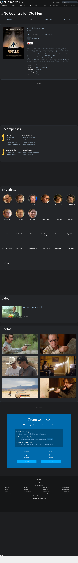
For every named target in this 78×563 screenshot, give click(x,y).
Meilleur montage (27, 140)
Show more (50, 439)
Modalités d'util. (65, 491)
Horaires (10, 20)
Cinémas (24, 6)
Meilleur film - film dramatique (31, 152)
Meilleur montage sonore (29, 142)
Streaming (34, 6)
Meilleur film (10, 137)
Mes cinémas (46, 491)
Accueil (5, 6)
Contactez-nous (65, 487)
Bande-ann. (48, 20)
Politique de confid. (66, 493)
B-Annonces (55, 6)
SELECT (27, 462)
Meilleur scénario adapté (13, 144)
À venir (44, 6)
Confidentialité (40, 485)
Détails (29, 20)
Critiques (67, 20)
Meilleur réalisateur (12, 142)
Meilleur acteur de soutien (14, 140)
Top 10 (65, 6)
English (39, 479)
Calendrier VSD (27, 491)
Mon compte (46, 487)
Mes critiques (46, 493)
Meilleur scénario (11, 155)
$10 (51, 457)
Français (39, 482)
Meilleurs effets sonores (29, 144)
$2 (26, 457)
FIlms (14, 6)
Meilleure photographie (29, 137)
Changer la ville (65, 489)
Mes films (45, 489)
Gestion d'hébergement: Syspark (39, 495)
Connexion (57, 2)
